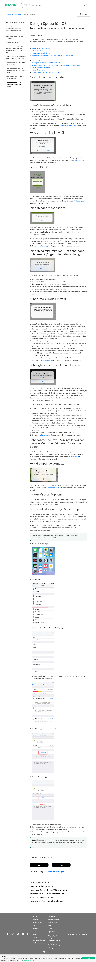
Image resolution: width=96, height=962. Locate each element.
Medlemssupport (79, 160)
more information (29, 960)
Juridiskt (35, 919)
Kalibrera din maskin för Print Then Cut (47, 893)
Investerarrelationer (39, 940)
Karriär (35, 937)
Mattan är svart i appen (40, 70)
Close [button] (88, 958)
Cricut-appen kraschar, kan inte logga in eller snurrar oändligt (15, 36)
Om (34, 925)
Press (34, 931)
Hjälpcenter (9, 14)
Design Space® (19, 14)
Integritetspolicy (38, 922)
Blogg (35, 934)
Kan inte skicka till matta (40, 60)
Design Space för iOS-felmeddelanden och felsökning (13, 84)
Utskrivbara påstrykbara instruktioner (47, 901)
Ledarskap (51, 916)
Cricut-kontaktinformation (41, 886)
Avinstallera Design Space (15, 43)
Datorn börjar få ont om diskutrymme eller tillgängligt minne (16, 70)
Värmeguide (52, 948)
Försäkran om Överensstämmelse (54, 939)
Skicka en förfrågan (55, 871)
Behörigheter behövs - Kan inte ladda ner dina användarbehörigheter (56, 65)
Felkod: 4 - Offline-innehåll (41, 48)
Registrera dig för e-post (78, 934)
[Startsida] (10, 5)
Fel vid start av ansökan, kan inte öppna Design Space (16, 57)
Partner (35, 916)
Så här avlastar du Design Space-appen (46, 72)
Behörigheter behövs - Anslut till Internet (46, 63)
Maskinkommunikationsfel (41, 46)
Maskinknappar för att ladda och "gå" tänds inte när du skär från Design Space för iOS (16, 49)
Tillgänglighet (52, 936)
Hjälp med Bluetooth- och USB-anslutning (48, 890)
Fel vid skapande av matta (41, 68)
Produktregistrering (39, 943)
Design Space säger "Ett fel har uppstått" (15, 63)
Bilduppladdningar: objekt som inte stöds (15, 77)
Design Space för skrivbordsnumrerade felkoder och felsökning (14, 28)
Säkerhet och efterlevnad (52, 932)
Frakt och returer (53, 922)
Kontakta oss (37, 928)
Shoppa (50, 925)
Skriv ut (83, 14)
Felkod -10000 (36, 51)
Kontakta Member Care (68, 126)
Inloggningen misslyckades (41, 53)
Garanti (50, 928)
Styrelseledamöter (54, 919)
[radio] (39, 865)
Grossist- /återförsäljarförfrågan (55, 944)
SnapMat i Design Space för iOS (44, 897)
